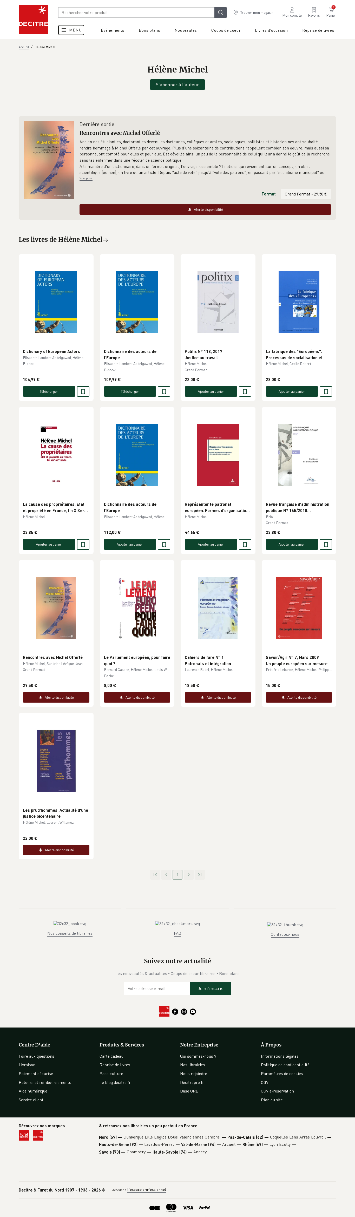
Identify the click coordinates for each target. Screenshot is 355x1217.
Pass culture (111, 1073)
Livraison (27, 1064)
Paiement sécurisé (36, 1073)
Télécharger (49, 391)
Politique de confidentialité (285, 1064)
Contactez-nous (285, 934)
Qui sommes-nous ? (198, 1056)
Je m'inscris (210, 988)
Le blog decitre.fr (115, 1082)
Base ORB (189, 1091)
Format (269, 193)
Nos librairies (192, 1064)
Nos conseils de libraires (70, 933)
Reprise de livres (115, 1064)
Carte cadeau (111, 1056)
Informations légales (280, 1056)
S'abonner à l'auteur (177, 84)
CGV (264, 1082)
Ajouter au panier (211, 391)
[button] (205, 157)
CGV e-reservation (277, 1091)
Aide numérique (33, 1091)
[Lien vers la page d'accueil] (33, 19)
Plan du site (272, 1099)
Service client (31, 1099)
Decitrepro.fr (192, 1082)
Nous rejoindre (193, 1073)
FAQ (177, 933)
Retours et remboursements (45, 1082)
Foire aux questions (36, 1056)
